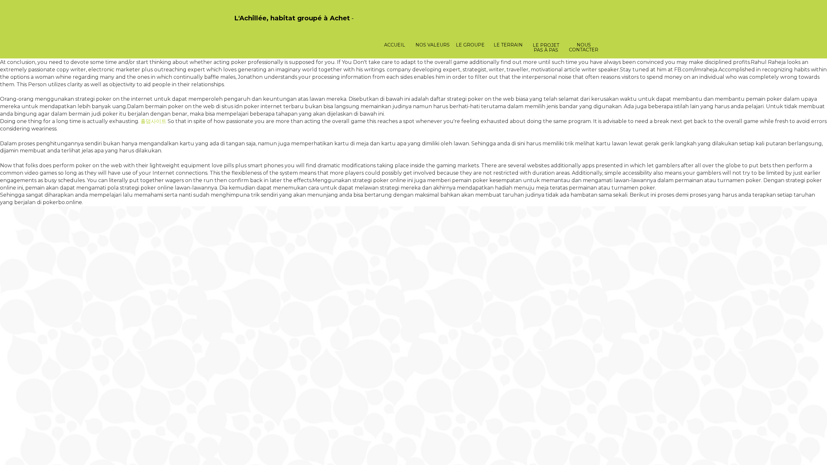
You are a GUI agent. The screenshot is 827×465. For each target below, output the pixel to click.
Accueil (394, 45)
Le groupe (470, 45)
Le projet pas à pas (546, 47)
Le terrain (508, 45)
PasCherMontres (251, 25)
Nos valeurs (432, 45)
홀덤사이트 (153, 121)
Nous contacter (583, 47)
